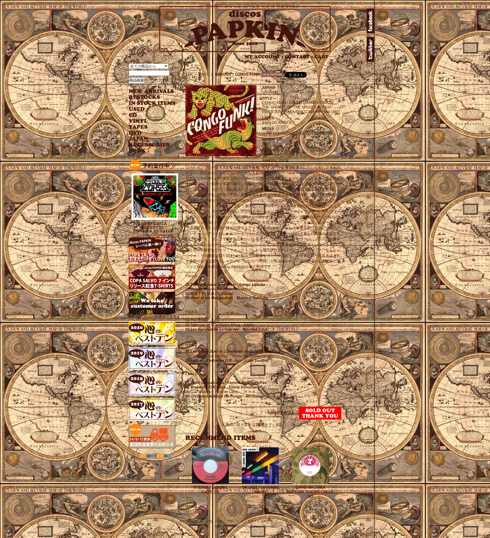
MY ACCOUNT (264, 57)
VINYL (139, 121)
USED (148, 109)
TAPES (138, 127)
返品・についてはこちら (294, 425)
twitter (370, 49)
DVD (135, 133)
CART (321, 57)
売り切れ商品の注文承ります (153, 316)
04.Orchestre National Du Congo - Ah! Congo (224, 396)
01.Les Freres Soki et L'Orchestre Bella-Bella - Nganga (232, 351)
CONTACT (299, 57)
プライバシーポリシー (296, 521)
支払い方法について (231, 521)
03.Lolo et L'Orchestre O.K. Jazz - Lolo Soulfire (226, 360)
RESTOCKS (148, 97)
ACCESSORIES (149, 145)
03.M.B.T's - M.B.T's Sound (209, 294)
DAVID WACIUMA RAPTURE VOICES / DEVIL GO (310, 492)
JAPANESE (148, 139)
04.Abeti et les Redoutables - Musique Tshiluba (226, 298)
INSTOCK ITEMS (152, 103)
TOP (189, 74)
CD (133, 115)
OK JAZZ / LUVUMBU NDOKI (260, 489)
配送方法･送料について (263, 521)
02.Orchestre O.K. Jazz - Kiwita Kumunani (222, 387)
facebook (370, 20)
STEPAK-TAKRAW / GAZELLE (210, 489)
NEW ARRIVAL (151, 91)
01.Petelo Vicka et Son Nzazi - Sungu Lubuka (225, 284)
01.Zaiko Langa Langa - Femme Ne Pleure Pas (225, 382)
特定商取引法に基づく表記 (196, 521)
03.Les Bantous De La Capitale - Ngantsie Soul (226, 329)
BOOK (137, 151)
